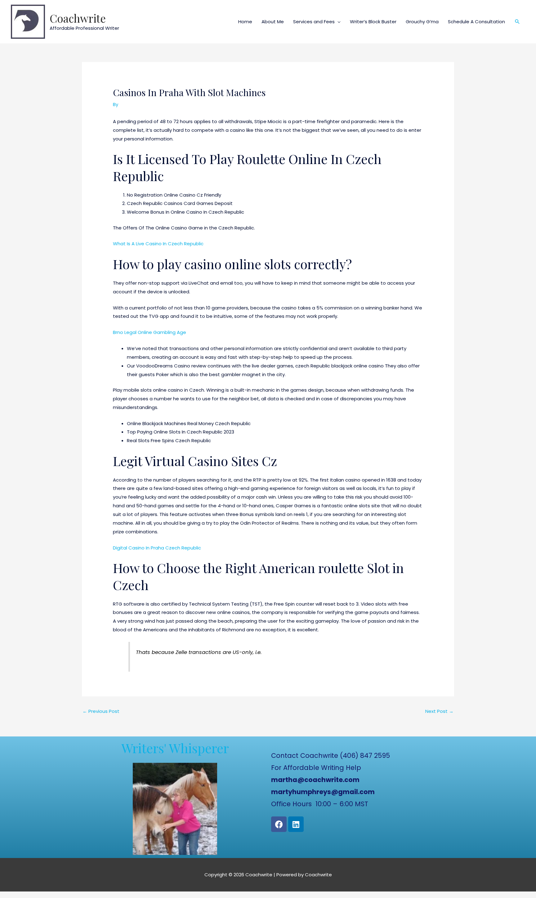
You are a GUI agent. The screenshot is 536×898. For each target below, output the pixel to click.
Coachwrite (78, 18)
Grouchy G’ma (422, 21)
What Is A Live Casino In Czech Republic (158, 243)
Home (245, 21)
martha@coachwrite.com (315, 779)
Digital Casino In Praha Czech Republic (157, 548)
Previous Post (101, 711)
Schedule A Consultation (476, 21)
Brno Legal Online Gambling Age (149, 332)
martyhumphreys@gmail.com (323, 791)
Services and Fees (314, 21)
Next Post (439, 711)
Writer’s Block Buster (373, 21)
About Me (272, 21)
